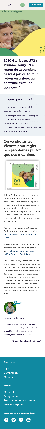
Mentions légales (14, 404)
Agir (6, 369)
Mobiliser (9, 377)
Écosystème (11, 396)
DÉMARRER (36, 5)
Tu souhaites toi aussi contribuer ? (27, 341)
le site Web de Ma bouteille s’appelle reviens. (21, 234)
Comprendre (11, 373)
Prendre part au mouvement (20, 400)
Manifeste (9, 392)
